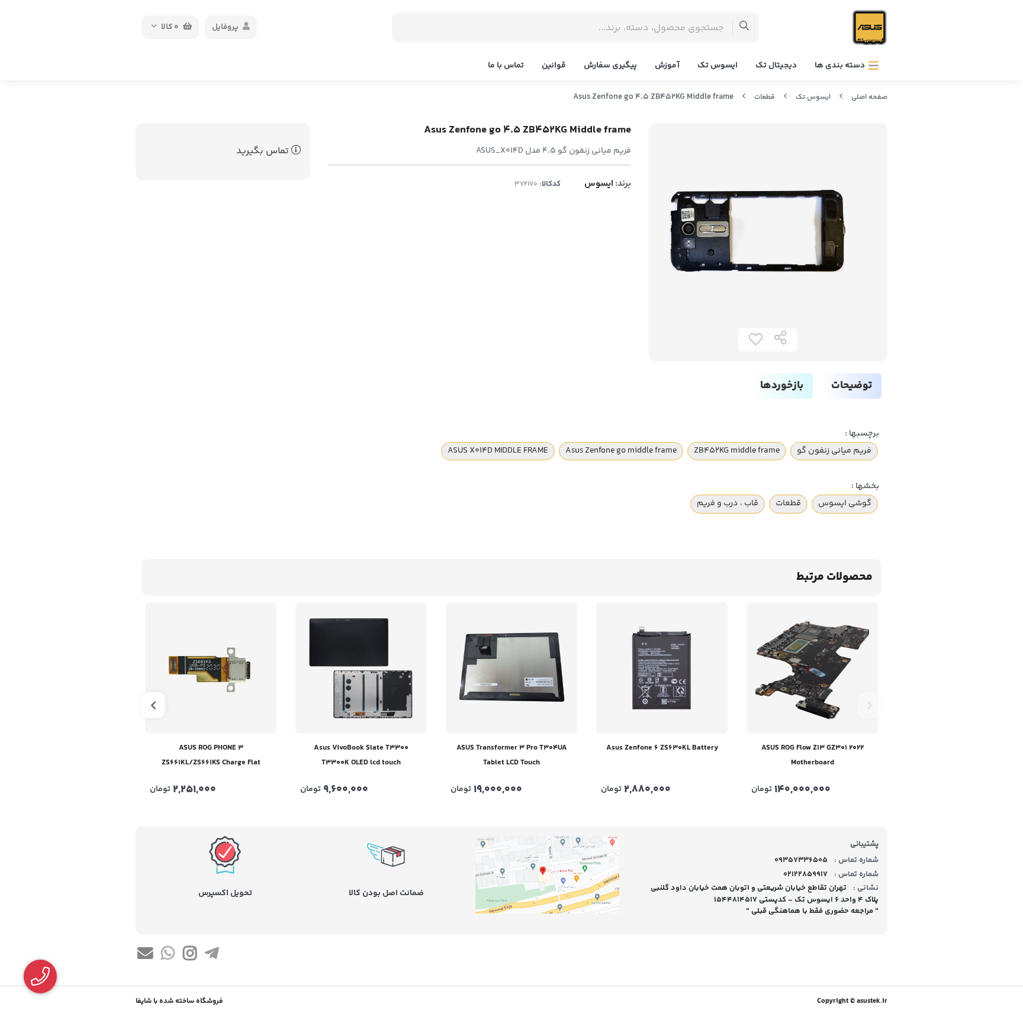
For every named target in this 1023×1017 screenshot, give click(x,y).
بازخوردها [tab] (781, 385)
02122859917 (805, 874)
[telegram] (211, 955)
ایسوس (598, 184)
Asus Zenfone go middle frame (621, 450)
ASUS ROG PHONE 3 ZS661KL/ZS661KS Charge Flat (211, 755)
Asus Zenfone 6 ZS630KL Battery (662, 748)
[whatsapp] (167, 955)
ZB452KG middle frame (737, 450)
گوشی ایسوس (844, 503)
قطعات (764, 97)
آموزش (667, 65)
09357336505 (801, 860)
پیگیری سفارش (610, 65)
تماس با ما (506, 65)
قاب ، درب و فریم (727, 503)
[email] (145, 955)
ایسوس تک (717, 65)
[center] (744, 27)
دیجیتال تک (776, 65)
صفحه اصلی (869, 97)
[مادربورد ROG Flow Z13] (812, 668)
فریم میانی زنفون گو (834, 450)
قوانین (554, 65)
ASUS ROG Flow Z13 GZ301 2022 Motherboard (812, 755)
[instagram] (190, 955)
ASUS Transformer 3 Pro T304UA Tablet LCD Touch (511, 755)
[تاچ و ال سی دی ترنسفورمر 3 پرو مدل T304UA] (511, 668)
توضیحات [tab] (851, 385)
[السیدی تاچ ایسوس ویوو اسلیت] (361, 668)
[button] (870, 705)
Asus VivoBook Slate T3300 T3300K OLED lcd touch (361, 755)
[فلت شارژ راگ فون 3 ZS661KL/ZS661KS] (210, 668)
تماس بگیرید (263, 151)
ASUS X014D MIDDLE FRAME (498, 450)
